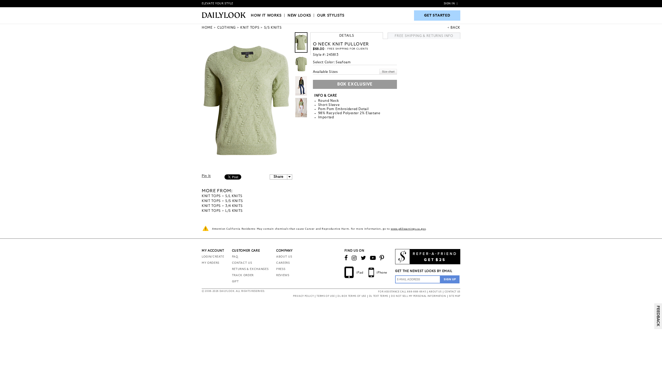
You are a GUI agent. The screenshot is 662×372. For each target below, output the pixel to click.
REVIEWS (282, 275)
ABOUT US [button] (435, 292)
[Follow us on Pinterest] (382, 258)
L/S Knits (234, 211)
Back (455, 27)
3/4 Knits (234, 206)
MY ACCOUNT (213, 250)
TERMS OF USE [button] (326, 296)
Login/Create (213, 256)
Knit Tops (211, 196)
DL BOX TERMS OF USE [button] (351, 296)
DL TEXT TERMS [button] (378, 296)
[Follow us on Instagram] (354, 258)
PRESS (280, 269)
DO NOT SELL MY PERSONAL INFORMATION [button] (418, 296)
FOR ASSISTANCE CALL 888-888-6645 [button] (402, 292)
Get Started (437, 15)
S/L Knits (234, 196)
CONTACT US (242, 262)
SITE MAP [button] (454, 296)
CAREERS (283, 262)
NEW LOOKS (299, 15)
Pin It (206, 176)
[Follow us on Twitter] (363, 258)
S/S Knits (234, 201)
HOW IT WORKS (266, 15)
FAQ (235, 256)
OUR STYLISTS (330, 15)
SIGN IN (449, 3)
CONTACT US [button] (453, 292)
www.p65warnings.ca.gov (408, 229)
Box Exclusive (355, 84)
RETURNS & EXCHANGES (250, 269)
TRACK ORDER (243, 275)
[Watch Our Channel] (373, 258)
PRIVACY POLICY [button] (303, 296)
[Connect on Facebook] (346, 258)
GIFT (235, 281)
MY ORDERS (210, 262)
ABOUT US (284, 256)
